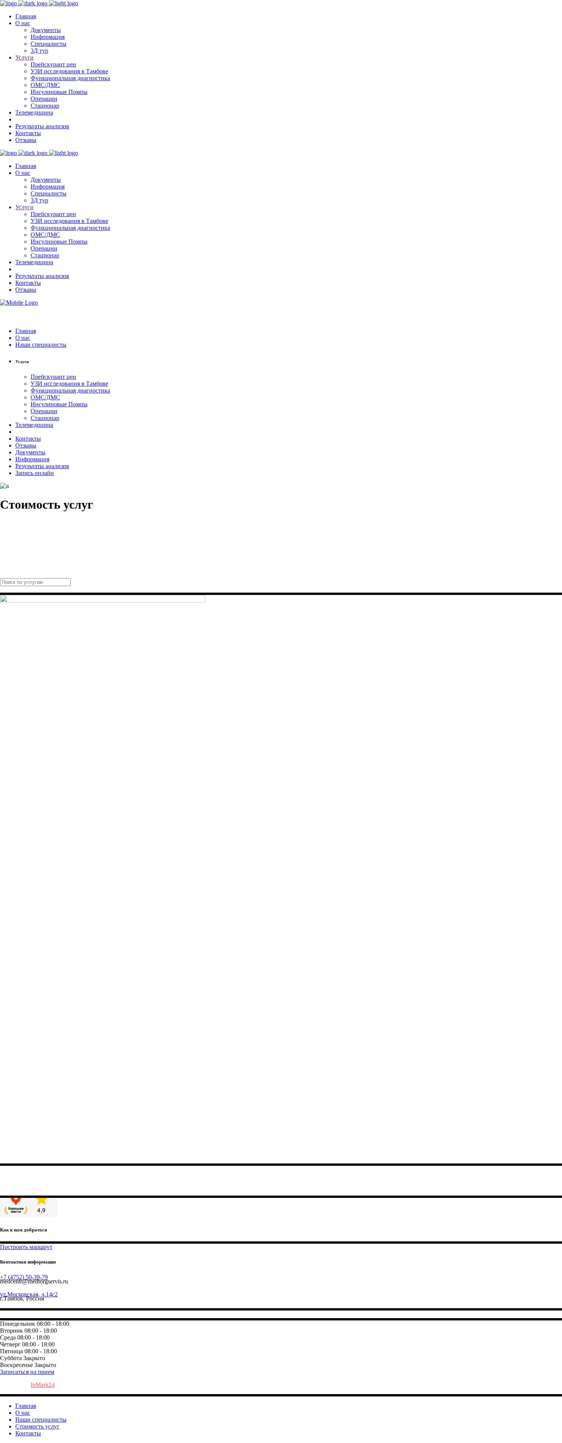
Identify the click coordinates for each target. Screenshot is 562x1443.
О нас (22, 1412)
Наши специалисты (41, 1419)
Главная (25, 1406)
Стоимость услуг (37, 1426)
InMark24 (43, 1385)
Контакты (28, 1433)
